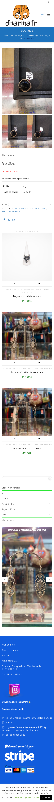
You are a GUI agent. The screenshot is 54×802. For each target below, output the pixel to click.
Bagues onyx (40, 209)
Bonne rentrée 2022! (15, 734)
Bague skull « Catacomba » (27, 296)
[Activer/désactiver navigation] (49, 15)
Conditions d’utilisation (13, 674)
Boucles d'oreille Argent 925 (37, 368)
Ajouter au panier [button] (14, 283)
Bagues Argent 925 (36, 35)
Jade (4, 514)
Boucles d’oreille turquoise (27, 448)
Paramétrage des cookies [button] (27, 797)
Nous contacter (9, 661)
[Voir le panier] (41, 15)
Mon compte (8, 520)
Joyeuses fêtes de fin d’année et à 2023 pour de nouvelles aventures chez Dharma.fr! (26, 728)
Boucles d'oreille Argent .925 (27, 577)
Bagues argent (13, 289)
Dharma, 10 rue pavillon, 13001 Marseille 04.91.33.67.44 (21, 667)
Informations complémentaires (15, 179)
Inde (4, 493)
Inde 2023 (11, 722)
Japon (5, 498)
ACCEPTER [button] (46, 797)
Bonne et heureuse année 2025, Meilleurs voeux (29, 718)
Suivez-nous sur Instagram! (15, 702)
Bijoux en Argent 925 (18, 35)
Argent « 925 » (8, 509)
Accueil (6, 35)
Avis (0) (5, 204)
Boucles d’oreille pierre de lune (27, 372)
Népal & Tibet (8, 504)
